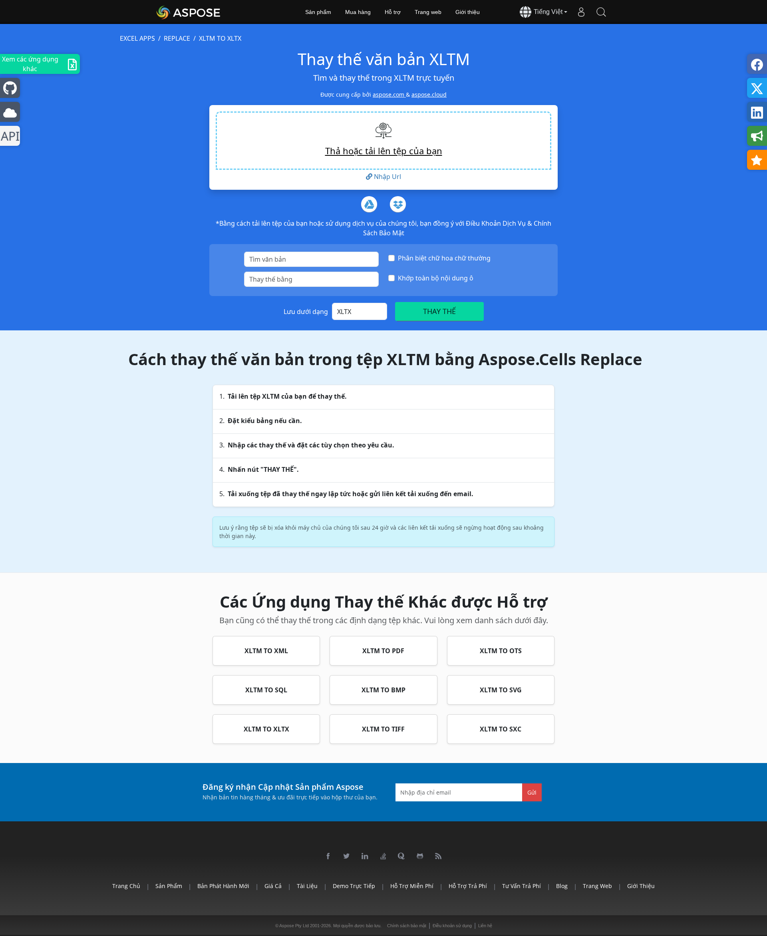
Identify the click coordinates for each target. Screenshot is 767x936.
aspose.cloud (429, 94)
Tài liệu (307, 886)
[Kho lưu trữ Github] (420, 856)
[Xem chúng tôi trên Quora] (402, 856)
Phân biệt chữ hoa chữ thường (444, 258)
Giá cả (273, 886)
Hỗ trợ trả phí (468, 886)
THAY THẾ (439, 311)
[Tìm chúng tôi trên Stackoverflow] (383, 856)
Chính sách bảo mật (406, 925)
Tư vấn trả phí (521, 886)
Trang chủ (126, 886)
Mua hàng (358, 12)
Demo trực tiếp (354, 886)
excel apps (137, 38)
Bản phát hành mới (223, 886)
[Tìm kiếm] (601, 12)
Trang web (428, 12)
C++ (8, 136)
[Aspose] (189, 12)
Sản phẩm (318, 12)
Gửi (532, 792)
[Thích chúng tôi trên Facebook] (328, 856)
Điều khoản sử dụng (452, 925)
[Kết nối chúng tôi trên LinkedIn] (365, 856)
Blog (562, 886)
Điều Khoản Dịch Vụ (496, 223)
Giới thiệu (467, 12)
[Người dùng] (581, 12)
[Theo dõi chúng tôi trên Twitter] (347, 856)
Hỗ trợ (393, 12)
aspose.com (389, 94)
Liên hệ (485, 925)
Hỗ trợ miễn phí (411, 886)
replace (177, 38)
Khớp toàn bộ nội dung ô (435, 278)
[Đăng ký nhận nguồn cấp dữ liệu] (438, 856)
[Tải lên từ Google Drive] (369, 204)
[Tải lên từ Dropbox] (398, 204)
